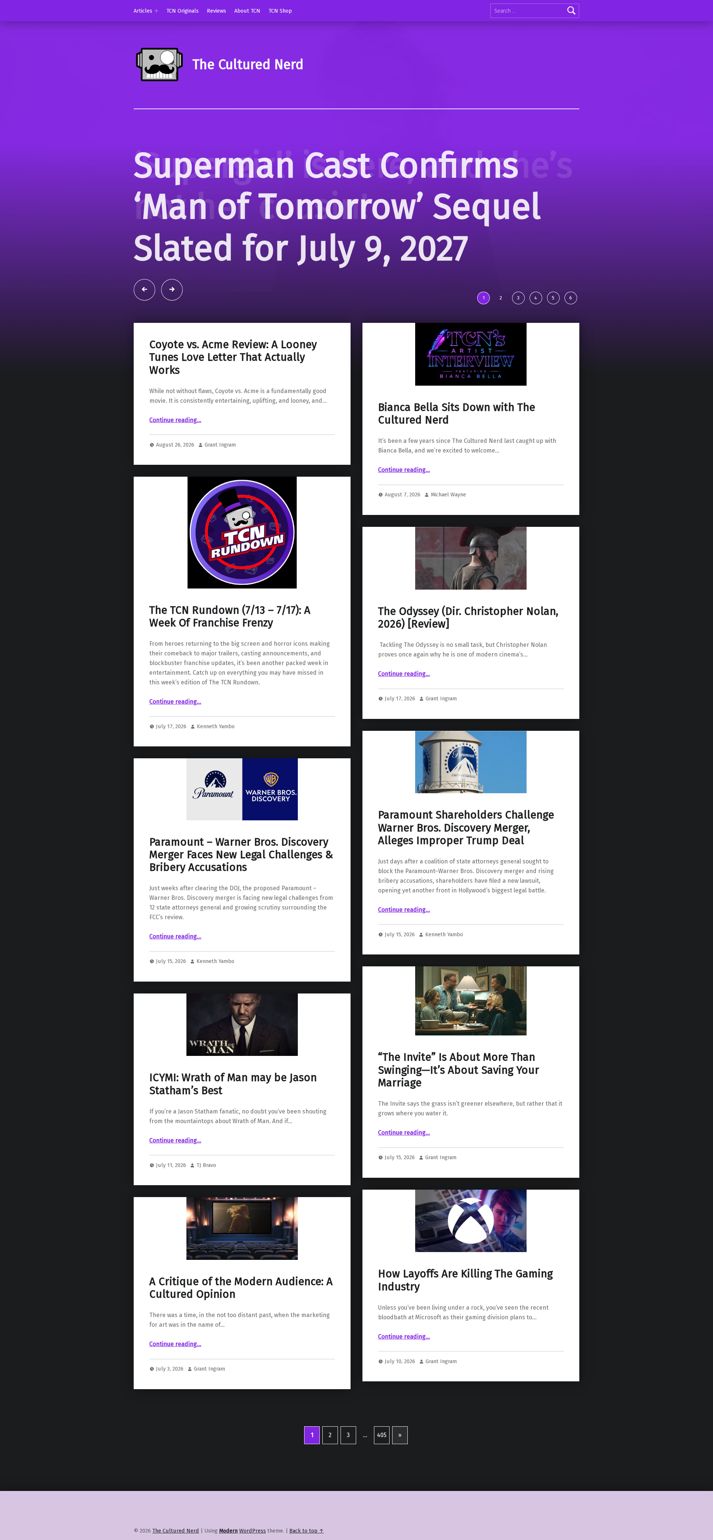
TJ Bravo (206, 1176)
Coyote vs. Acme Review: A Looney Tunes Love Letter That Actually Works (233, 368)
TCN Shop (280, 10)
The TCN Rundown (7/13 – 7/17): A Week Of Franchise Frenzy (229, 627)
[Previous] (144, 300)
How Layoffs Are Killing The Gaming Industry (465, 1291)
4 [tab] (535, 308)
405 (382, 1445)
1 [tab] (484, 308)
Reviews (216, 10)
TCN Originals (182, 10)
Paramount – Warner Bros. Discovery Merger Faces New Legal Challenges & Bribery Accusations (241, 865)
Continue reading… (175, 430)
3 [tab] (518, 308)
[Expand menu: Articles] (156, 11)
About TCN (247, 10)
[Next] (172, 300)
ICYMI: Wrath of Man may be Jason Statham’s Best (233, 1095)
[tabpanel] (356, 221)
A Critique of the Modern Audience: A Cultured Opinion (241, 1299)
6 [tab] (570, 308)
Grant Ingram (220, 455)
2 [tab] (500, 308)
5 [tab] (553, 308)
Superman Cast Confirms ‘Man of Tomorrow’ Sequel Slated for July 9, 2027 (337, 207)
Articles (143, 10)
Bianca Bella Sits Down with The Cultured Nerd (456, 424)
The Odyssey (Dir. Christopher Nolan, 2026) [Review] (468, 628)
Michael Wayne (448, 505)
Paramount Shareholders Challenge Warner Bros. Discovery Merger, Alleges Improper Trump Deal (466, 838)
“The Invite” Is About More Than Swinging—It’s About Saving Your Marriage (458, 1080)
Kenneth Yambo (216, 737)
